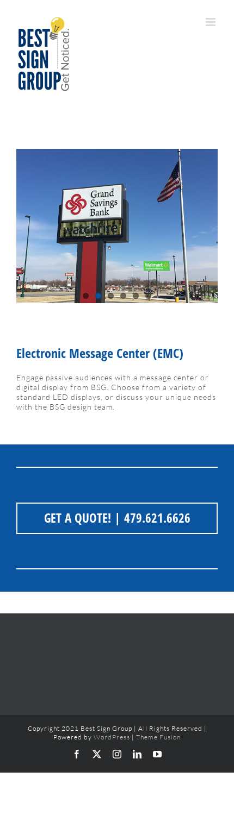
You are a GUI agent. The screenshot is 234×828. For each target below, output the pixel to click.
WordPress (112, 737)
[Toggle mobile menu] (212, 22)
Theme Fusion (158, 737)
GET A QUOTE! (77, 518)
